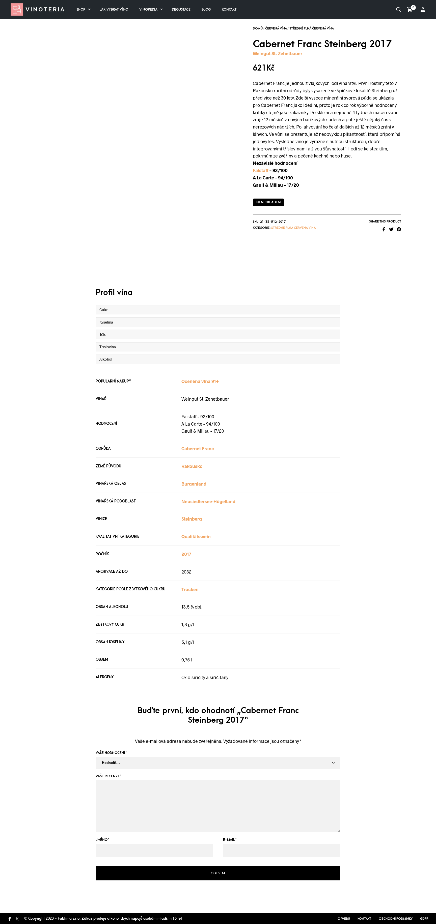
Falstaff (260, 170)
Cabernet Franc (197, 448)
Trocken (190, 589)
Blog (206, 9)
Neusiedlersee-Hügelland (208, 501)
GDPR (424, 918)
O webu (344, 918)
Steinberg (191, 519)
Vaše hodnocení (111, 753)
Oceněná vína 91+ (200, 381)
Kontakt (229, 9)
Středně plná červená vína (311, 28)
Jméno (102, 840)
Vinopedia (148, 9)
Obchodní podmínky (396, 918)
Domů (258, 28)
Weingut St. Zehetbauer (277, 53)
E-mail (230, 840)
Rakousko (192, 466)
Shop (80, 9)
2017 (186, 554)
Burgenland (193, 484)
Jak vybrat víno (114, 9)
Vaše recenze (109, 776)
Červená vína (276, 28)
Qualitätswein (196, 536)
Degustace (181, 9)
